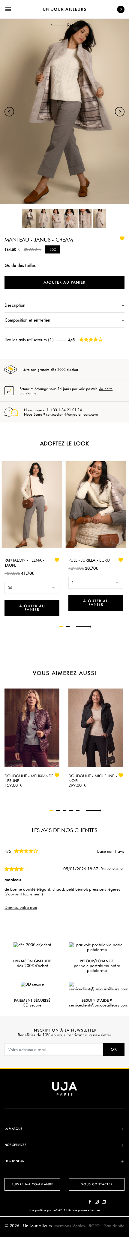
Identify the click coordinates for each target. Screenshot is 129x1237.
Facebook (90, 1202)
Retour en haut (126, 1148)
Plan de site (114, 1225)
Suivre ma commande (32, 1184)
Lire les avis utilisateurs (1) (29, 340)
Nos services (15, 1145)
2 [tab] (68, 626)
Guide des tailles (20, 265)
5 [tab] (78, 810)
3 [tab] (64, 810)
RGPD (94, 1225)
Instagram (97, 1202)
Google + (104, 1202)
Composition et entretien (27, 320)
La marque (13, 1129)
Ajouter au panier (65, 282)
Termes (95, 1210)
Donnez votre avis (20, 907)
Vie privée (80, 1210)
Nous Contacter (97, 1184)
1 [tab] (61, 626)
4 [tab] (71, 810)
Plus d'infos (14, 1161)
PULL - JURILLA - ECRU (89, 560)
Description (15, 305)
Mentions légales (69, 1225)
